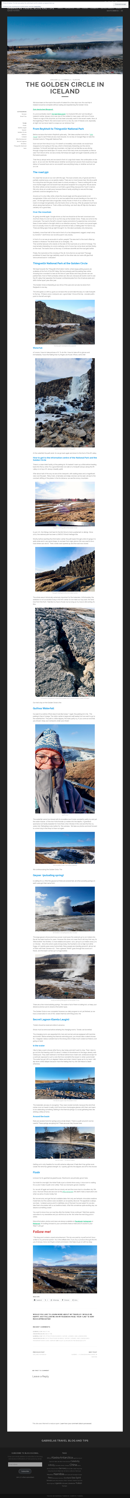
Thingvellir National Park (20, 147)
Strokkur (23, 143)
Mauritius (50, 1474)
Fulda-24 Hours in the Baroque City (72, 1340)
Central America (107, 8)
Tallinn (65, 1480)
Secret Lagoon (21, 141)
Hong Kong (79, 1468)
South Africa (55, 1480)
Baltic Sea (57, 1461)
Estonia (53, 1468)
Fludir (24, 125)
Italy (62, 1471)
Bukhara (68, 1461)
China (73, 1464)
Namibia (59, 1474)
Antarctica (69, 8)
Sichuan (49, 1480)
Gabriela (66, 80)
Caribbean (94, 8)
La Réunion (72, 1471)
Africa (60, 8)
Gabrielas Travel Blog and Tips (30, 8)
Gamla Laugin (22, 127)
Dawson (49, 1468)
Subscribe (25, 1471)
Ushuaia (64, 1483)
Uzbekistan (71, 1483)
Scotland (67, 1478)
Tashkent (70, 1480)
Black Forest (63, 1461)
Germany (63, 1468)
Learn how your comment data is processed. (76, 1423)
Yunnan (64, 1486)
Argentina (75, 1458)
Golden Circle (22, 132)
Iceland (24, 137)
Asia (78, 8)
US (122, 10)
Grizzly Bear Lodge (71, 1468)
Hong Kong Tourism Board (54, 1471)
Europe (119, 8)
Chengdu (67, 1465)
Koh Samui (66, 1471)
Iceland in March (39, 1354)
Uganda (58, 1483)
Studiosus (61, 1480)
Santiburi (61, 1478)
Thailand (75, 1480)
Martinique (78, 1471)
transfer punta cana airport (44, 1340)
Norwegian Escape (77, 1474)
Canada (85, 8)
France (56, 1468)
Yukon (79, 1483)
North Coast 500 (68, 1474)
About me (46, 1331)
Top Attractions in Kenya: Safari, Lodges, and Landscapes (65, 1336)
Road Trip (23, 116)
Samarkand (56, 1478)
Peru (50, 1477)
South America (113, 10)
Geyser (24, 130)
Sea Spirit (76, 1477)
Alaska (55, 1457)
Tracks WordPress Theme (57, 1496)
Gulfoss (24, 134)
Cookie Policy (37, 6)
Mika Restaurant (21, 139)
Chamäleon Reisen (59, 1465)
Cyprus (79, 1465)
